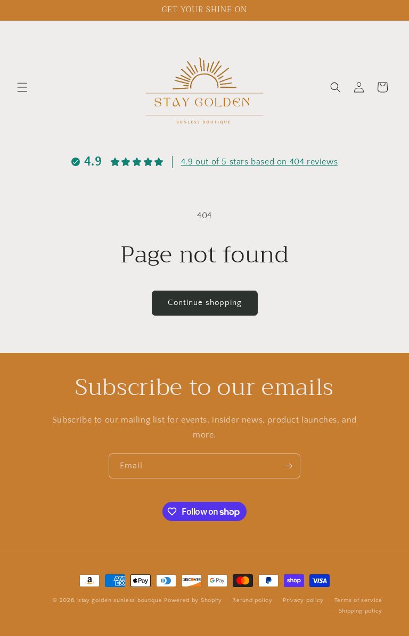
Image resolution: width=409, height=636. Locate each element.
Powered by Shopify (193, 600)
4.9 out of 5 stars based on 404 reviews (259, 162)
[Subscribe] (288, 465)
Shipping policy (361, 611)
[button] (22, 87)
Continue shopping (205, 302)
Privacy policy (303, 600)
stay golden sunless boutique (120, 600)
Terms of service (358, 600)
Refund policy (252, 600)
